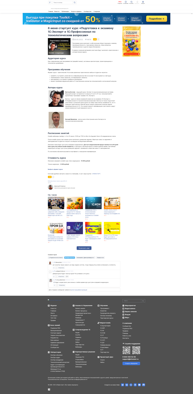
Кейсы (77, 342)
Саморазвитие (80, 325)
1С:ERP (102, 328)
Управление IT (80, 320)
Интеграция (54, 345)
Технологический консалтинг (60, 362)
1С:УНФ (102, 333)
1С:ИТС (77, 335)
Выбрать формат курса (55, 169)
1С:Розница (104, 338)
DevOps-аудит (55, 357)
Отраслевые (79, 359)
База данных (55, 340)
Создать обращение (131, 363)
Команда (78, 317)
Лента (53, 313)
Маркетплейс (105, 323)
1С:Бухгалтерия (105, 326)
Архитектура (79, 322)
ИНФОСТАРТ (96, 174)
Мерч (127, 317)
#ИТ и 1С (65, 181)
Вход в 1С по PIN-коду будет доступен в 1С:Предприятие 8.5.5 (111, 236)
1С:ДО (102, 342)
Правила (125, 331)
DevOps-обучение (56, 355)
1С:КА (102, 330)
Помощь (125, 333)
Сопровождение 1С (82, 330)
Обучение (104, 305)
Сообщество (55, 347)
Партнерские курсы (106, 318)
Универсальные (105, 345)
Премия (53, 320)
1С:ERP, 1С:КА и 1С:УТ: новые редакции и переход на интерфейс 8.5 (112, 211)
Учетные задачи (56, 333)
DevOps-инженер (106, 315)
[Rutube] (143, 384)
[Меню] (49, 2)
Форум (127, 314)
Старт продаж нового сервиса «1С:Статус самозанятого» (73, 236)
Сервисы (78, 337)
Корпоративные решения (85, 352)
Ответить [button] (61, 267)
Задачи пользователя (58, 335)
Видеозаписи (130, 308)
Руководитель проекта (107, 313)
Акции (77, 332)
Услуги (77, 340)
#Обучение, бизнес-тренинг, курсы (55, 181)
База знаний (55, 325)
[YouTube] (139, 384)
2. (53, 271)
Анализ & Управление (83, 305)
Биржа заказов (131, 311)
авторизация (83, 290)
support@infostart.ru (130, 359)
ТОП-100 (53, 318)
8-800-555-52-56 (129, 357)
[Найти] (143, 300)
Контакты (126, 338)
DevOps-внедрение (57, 360)
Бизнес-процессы (81, 311)
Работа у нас (127, 336)
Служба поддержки (132, 344)
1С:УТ (102, 335)
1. (53, 262)
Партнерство (79, 344)
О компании (127, 323)
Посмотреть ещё (84, 248)
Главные (53, 311)
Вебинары (78, 347)
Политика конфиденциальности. (77, 379)
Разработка (54, 338)
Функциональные (56, 330)
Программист (104, 308)
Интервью (54, 315)
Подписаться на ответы (56, 257)
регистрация (75, 290)
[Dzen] (135, 384)
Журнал (53, 305)
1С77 (101, 350)
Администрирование (57, 342)
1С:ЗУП (102, 340)
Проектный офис (106, 357)
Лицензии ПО (79, 357)
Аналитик (103, 311)
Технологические (81, 364)
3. (53, 280)
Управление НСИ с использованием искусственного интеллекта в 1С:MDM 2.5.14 (91, 213)
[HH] (130, 384)
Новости (53, 308)
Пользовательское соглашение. (57, 379)
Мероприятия (130, 305)
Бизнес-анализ (80, 308)
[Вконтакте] (126, 384)
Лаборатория (55, 352)
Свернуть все (100, 257)
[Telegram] (122, 384)
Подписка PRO (55, 328)
